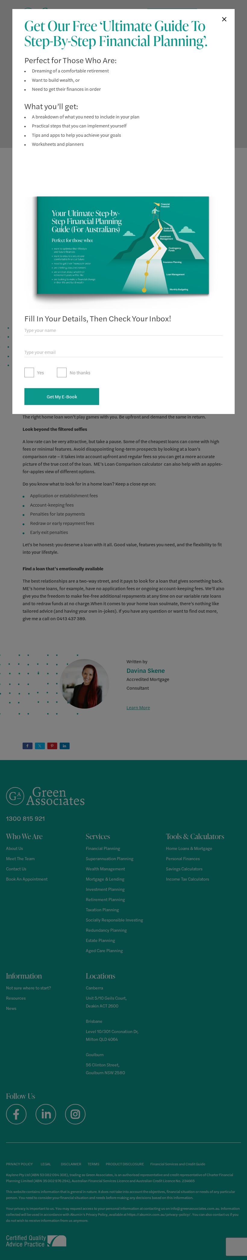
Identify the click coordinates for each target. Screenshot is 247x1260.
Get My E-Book (62, 396)
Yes (40, 372)
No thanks (80, 372)
